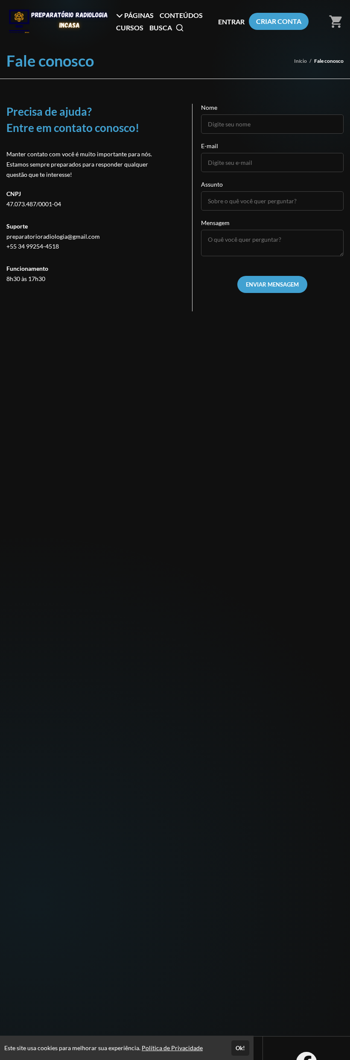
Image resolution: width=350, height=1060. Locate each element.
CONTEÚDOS (181, 15)
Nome (209, 107)
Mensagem (215, 222)
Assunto (212, 184)
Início (300, 61)
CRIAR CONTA (278, 21)
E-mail (209, 145)
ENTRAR (231, 22)
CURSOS (129, 27)
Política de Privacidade (172, 1047)
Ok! (240, 1048)
